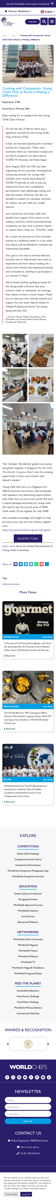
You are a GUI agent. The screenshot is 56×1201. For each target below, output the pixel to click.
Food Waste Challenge (28, 1002)
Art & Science (28, 916)
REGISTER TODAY (28, 538)
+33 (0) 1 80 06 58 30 (29, 1153)
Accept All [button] (26, 1194)
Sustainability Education (28, 990)
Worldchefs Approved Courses (28, 905)
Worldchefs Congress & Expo (28, 973)
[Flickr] (43, 1077)
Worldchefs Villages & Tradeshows (28, 967)
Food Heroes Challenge (28, 996)
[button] (15, 564)
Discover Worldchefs (18, 11)
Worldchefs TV (28, 962)
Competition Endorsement (28, 865)
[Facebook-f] (7, 1077)
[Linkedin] (19, 1077)
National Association (11, 583)
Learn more (8, 546)
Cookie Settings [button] (11, 1194)
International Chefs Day (28, 1013)
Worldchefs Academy (28, 910)
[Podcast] (37, 1077)
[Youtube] (25, 1077)
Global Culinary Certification (28, 893)
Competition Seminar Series (28, 859)
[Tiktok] (49, 1077)
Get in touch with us (29, 1147)
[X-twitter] (31, 1077)
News (13, 35)
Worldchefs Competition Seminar (28, 876)
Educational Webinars (28, 922)
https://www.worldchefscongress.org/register (26, 530)
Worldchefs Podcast (28, 950)
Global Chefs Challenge (28, 853)
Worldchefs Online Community (28, 939)
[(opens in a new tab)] (28, 1044)
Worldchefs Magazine (28, 945)
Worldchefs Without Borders (28, 1007)
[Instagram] (13, 1077)
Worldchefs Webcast (28, 956)
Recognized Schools (28, 899)
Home (4, 35)
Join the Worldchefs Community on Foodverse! (28, 4)
